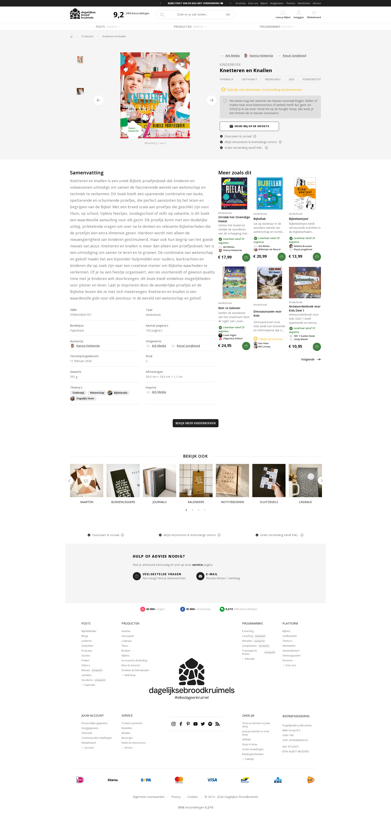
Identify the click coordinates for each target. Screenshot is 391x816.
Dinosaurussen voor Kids (268, 313)
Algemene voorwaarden (149, 797)
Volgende (307, 359)
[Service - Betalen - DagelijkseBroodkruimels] (80, 780)
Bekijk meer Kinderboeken (196, 423)
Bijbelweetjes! (298, 219)
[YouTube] (195, 724)
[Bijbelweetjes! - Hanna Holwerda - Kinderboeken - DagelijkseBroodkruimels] (305, 193)
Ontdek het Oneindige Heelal (234, 219)
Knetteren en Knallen (114, 36)
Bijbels (264, 3)
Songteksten (276, 3)
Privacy (176, 797)
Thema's (290, 3)
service (197, 565)
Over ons (253, 3)
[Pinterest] (188, 724)
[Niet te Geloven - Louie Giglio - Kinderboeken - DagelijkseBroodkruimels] (234, 282)
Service (317, 3)
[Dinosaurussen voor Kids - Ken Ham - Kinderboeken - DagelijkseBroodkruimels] (270, 282)
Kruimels (241, 3)
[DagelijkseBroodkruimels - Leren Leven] (71, 36)
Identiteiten (304, 3)
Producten (87, 36)
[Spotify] (210, 724)
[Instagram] (173, 724)
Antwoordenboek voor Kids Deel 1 (305, 308)
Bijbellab (260, 219)
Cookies (192, 797)
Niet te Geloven (229, 308)
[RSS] (217, 724)
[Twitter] (203, 724)
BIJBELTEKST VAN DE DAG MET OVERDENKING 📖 (195, 3)
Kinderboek (230, 64)
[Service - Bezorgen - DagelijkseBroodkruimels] (311, 780)
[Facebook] (181, 724)
